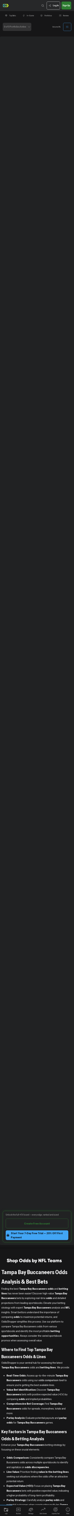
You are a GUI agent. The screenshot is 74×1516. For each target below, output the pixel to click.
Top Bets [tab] (12, 15)
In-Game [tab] (30, 15)
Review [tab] (66, 15)
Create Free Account (37, 1223)
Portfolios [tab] (48, 15)
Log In (56, 5)
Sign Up (66, 5)
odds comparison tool (51, 1380)
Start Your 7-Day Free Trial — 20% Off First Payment (37, 1235)
